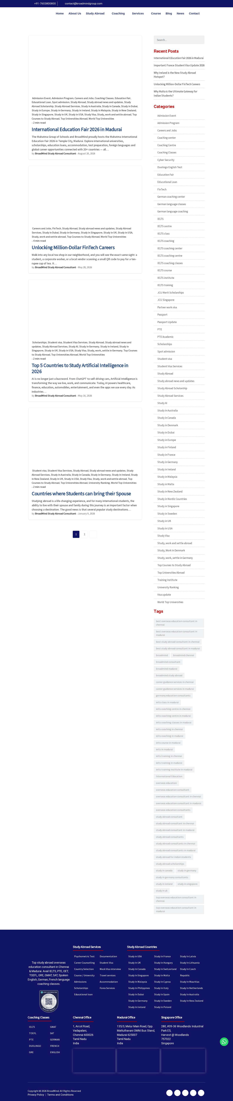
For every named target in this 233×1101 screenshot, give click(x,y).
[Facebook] (178, 3)
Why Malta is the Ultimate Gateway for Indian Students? (175, 93)
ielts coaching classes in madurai (173, 722)
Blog (169, 13)
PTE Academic (165, 337)
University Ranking (99, 482)
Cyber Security (165, 160)
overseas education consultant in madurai (178, 803)
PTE (159, 329)
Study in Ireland (81, 110)
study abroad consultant (169, 816)
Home (60, 13)
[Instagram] (201, 3)
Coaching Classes (104, 98)
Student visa (55, 342)
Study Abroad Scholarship (172, 388)
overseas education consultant (172, 789)
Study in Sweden (167, 513)
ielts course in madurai (168, 742)
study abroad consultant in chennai (175, 823)
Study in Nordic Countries (172, 499)
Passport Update (167, 322)
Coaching (118, 13)
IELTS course (164, 270)
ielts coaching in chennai (169, 729)
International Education (169, 776)
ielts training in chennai (169, 756)
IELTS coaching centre (169, 255)
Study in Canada (111, 106)
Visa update (164, 594)
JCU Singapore (165, 300)
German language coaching (172, 211)
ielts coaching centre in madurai (173, 715)
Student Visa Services (75, 342)
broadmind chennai (183, 655)
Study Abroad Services (67, 106)
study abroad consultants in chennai (175, 843)
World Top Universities (101, 118)
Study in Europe (41, 110)
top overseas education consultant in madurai (176, 909)
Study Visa (90, 114)
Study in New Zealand (124, 110)
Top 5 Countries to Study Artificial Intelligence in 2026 (80, 368)
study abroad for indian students (173, 857)
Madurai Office (126, 1017)
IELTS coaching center (169, 248)
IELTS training (165, 285)
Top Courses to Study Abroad (83, 236)
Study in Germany (61, 110)
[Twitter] (183, 3)
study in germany (187, 870)
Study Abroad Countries (142, 947)
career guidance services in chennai (175, 682)
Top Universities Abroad (74, 118)
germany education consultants (173, 695)
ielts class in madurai (167, 702)
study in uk (161, 890)
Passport (162, 314)
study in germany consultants (172, 877)
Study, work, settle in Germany (104, 350)
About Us (74, 13)
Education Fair (122, 98)
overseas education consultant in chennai (178, 796)
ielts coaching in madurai (169, 735)
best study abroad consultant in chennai (177, 641)
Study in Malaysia (100, 110)
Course (156, 13)
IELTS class (163, 233)
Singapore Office (171, 1017)
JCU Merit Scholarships (170, 292)
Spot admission (60, 102)
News (180, 13)
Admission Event (41, 98)
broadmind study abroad (169, 675)
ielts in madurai (164, 749)
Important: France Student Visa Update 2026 (179, 65)
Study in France (166, 454)
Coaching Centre (166, 145)
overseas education (166, 783)
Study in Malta (165, 484)
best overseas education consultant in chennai (176, 623)
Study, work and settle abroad (114, 114)
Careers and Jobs (84, 98)
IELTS (160, 219)
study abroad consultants (170, 836)
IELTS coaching (165, 241)
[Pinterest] (189, 3)
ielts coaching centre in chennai (173, 708)
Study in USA (76, 114)
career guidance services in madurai (175, 688)
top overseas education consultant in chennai (176, 899)
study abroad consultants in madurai (175, 850)
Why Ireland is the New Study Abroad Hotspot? (175, 75)
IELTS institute (165, 278)
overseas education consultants (173, 809)
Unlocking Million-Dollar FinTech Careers (73, 247)
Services (138, 13)
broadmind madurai (166, 668)
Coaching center (166, 137)
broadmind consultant (168, 661)
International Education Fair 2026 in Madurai (77, 129)
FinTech (56, 228)
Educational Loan (41, 102)
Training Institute (167, 580)
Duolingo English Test (169, 167)
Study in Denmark (167, 425)
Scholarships (39, 342)
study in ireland (164, 883)
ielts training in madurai (169, 762)
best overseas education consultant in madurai (176, 633)
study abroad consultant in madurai (175, 830)
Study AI (73, 346)
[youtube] (195, 3)
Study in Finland (166, 447)
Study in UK (61, 114)
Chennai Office (82, 1017)
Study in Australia (91, 106)
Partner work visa (167, 307)
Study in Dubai (129, 106)
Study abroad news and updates (105, 102)
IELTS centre (164, 226)
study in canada (164, 870)
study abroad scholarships (170, 863)
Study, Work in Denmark (171, 550)
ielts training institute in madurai (174, 769)
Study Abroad (95, 13)
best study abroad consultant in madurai (178, 648)
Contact (194, 13)
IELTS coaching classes (170, 263)
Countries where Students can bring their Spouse (81, 493)
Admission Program (63, 98)
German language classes (171, 204)
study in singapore (187, 883)
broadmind (162, 655)
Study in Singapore (42, 114)
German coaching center (171, 196)
